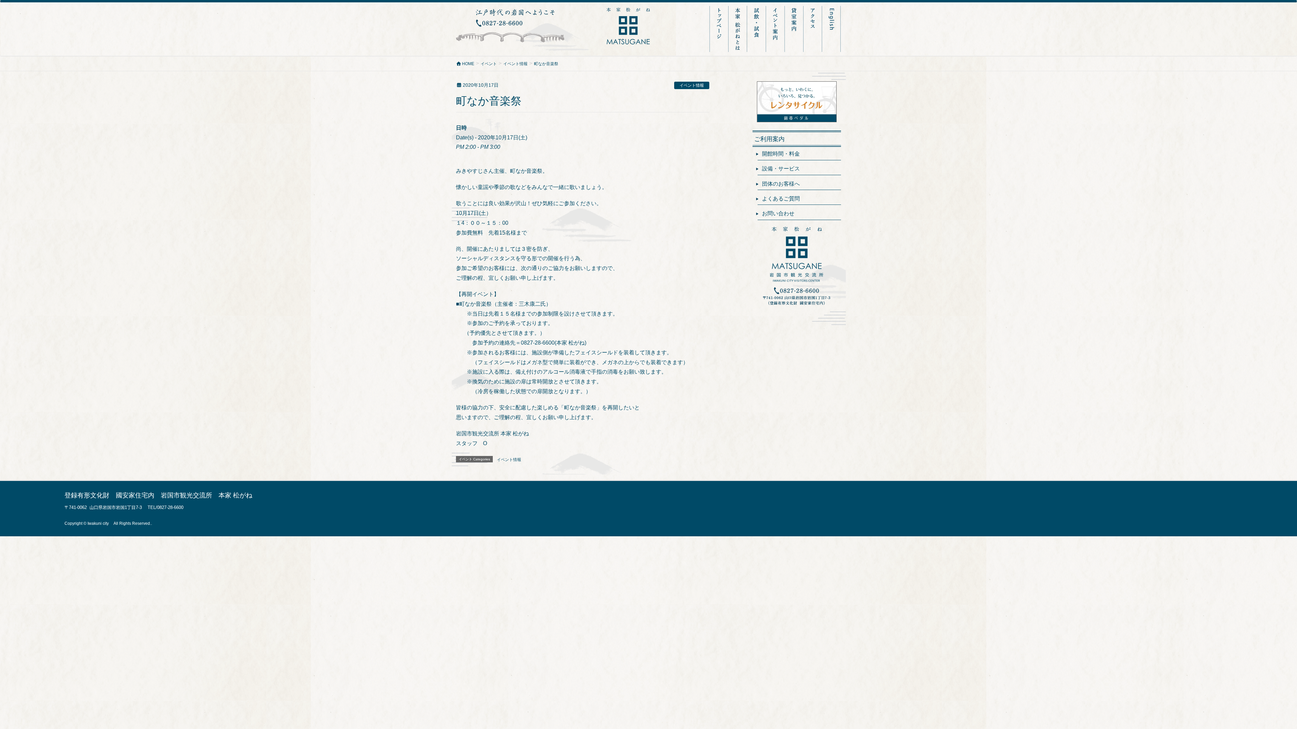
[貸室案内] (794, 29)
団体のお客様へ (781, 184)
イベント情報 (692, 85)
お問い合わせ (778, 213)
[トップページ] (719, 29)
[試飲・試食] (757, 29)
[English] (831, 29)
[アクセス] (813, 29)
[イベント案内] (776, 29)
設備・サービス (781, 168)
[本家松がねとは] (738, 29)
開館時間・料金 (781, 154)
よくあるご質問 (781, 198)
